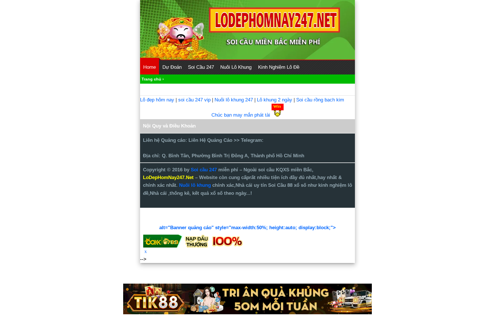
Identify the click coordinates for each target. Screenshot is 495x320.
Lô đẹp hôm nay (157, 100)
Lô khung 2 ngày (275, 100)
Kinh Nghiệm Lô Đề (278, 67)
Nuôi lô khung (195, 185)
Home (149, 67)
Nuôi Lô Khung (236, 67)
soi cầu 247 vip (194, 100)
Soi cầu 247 (204, 169)
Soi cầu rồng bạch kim (320, 100)
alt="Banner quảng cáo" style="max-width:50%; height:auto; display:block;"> (247, 227)
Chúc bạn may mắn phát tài (240, 115)
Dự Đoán (172, 67)
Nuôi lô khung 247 (234, 100)
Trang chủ (151, 79)
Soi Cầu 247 (201, 67)
